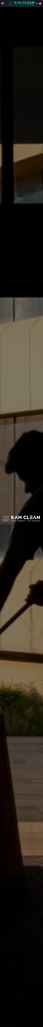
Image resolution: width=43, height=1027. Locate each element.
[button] (3, 3)
